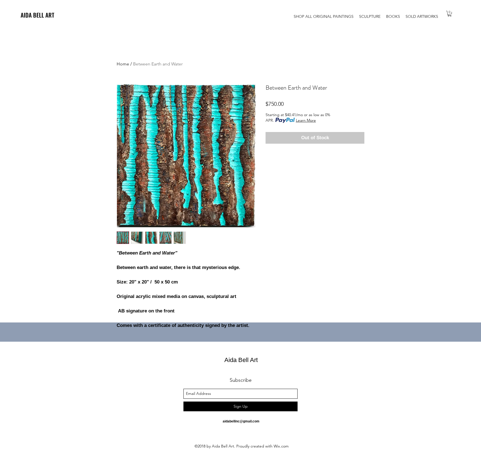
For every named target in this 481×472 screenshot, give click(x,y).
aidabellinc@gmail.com (241, 421)
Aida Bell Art (241, 359)
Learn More (306, 120)
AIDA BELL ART (37, 15)
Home (123, 64)
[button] (449, 13)
